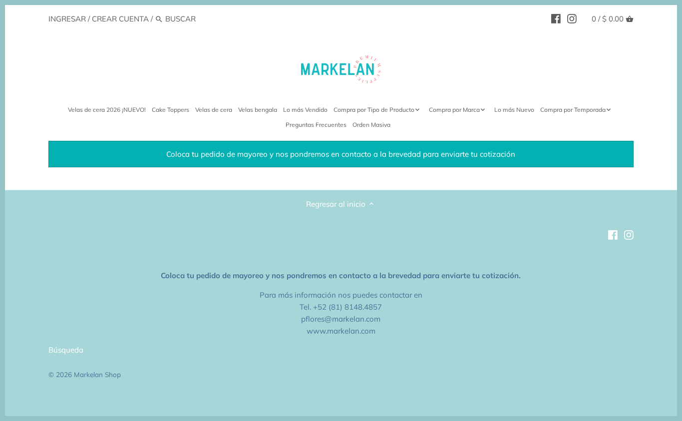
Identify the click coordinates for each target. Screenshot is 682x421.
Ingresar (67, 18)
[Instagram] (572, 18)
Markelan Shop (97, 374)
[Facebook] (556, 18)
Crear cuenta (120, 18)
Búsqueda (65, 350)
